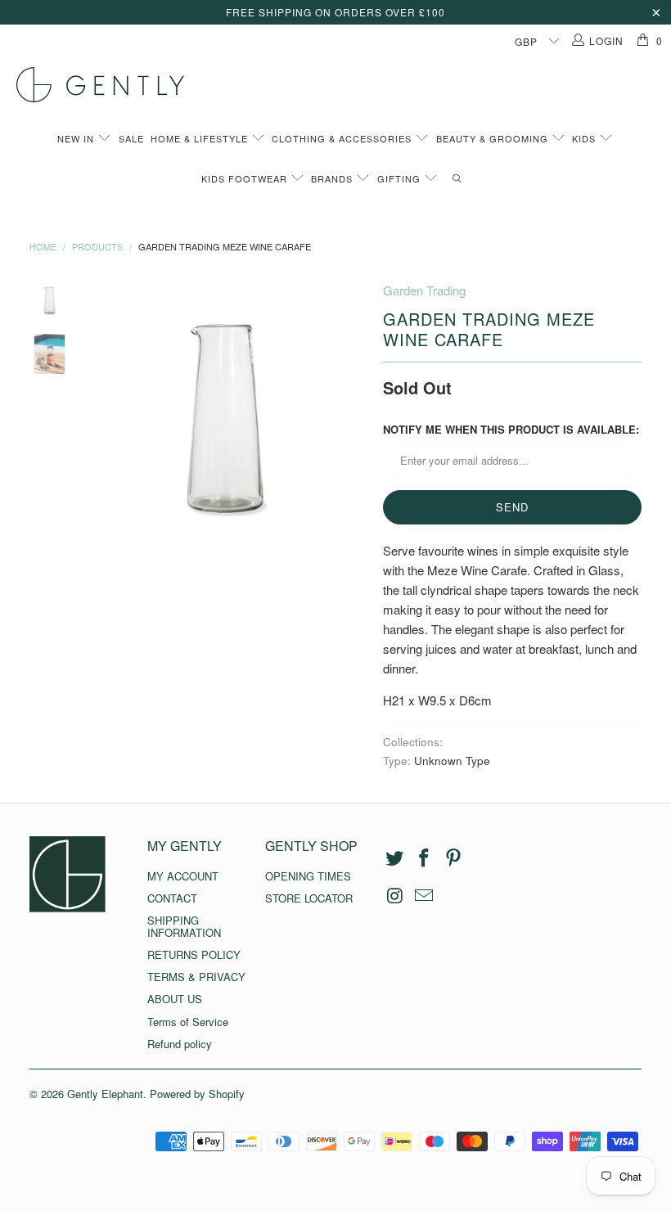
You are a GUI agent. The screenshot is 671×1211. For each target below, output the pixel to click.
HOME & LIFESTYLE (201, 138)
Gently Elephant (105, 1093)
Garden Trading (424, 290)
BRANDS (333, 178)
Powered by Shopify (197, 1093)
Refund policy (179, 1043)
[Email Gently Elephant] (424, 896)
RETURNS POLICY (194, 954)
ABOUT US (174, 998)
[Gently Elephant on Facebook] (424, 858)
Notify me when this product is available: (511, 429)
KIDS (585, 138)
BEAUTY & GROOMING (494, 138)
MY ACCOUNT (182, 876)
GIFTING (400, 178)
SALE (131, 138)
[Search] (457, 179)
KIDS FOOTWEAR (245, 178)
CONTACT (172, 898)
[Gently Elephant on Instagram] (395, 896)
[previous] (102, 420)
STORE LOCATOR (309, 898)
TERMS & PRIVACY (196, 976)
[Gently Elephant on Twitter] (395, 858)
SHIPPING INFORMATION (184, 925)
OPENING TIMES (308, 876)
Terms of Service (187, 1021)
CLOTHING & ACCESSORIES (343, 138)
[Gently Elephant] (343, 84)
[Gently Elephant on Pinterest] (453, 858)
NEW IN (77, 138)
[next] (351, 420)
